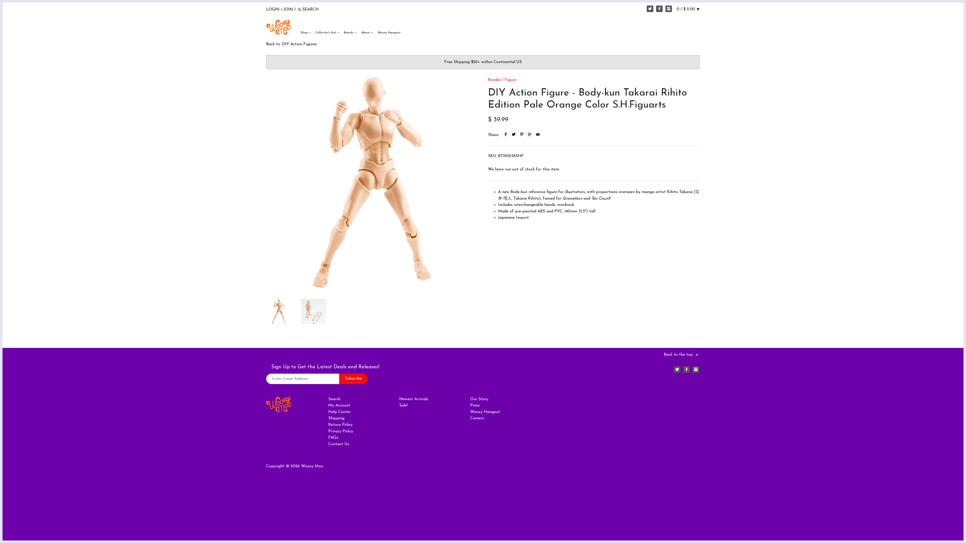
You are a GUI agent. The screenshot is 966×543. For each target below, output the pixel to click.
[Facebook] (659, 9)
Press (475, 405)
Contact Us (338, 444)
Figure (510, 80)
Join (288, 10)
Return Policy (340, 425)
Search (334, 399)
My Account (339, 405)
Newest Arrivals (413, 399)
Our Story (479, 399)
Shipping (336, 418)
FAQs (333, 438)
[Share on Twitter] (513, 135)
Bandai (494, 80)
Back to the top (679, 355)
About (366, 32)
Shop (305, 32)
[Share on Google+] (530, 135)
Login (272, 10)
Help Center (339, 412)
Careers (477, 418)
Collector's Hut (326, 32)
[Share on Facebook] (505, 135)
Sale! (403, 405)
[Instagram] (668, 9)
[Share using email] (538, 135)
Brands (349, 32)
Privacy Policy (340, 431)
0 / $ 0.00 (686, 9)
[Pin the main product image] (522, 135)
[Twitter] (650, 9)
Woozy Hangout (389, 32)
